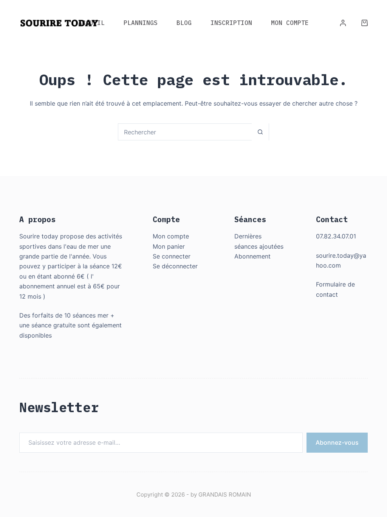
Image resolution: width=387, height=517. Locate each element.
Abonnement (252, 256)
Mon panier (169, 246)
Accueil (91, 22)
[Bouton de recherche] (260, 131)
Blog (184, 22)
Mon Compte (290, 22)
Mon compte (171, 236)
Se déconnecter (175, 266)
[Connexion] (343, 23)
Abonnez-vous (337, 442)
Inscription (231, 22)
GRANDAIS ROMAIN (224, 494)
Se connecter (171, 256)
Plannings (141, 22)
